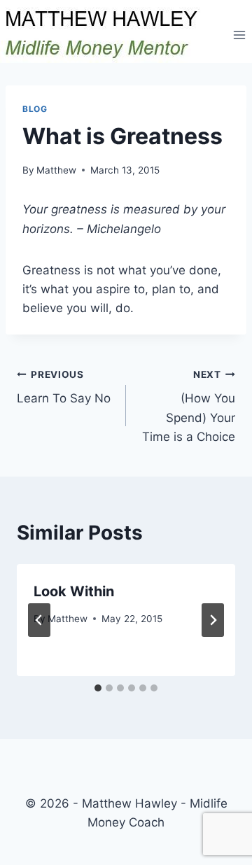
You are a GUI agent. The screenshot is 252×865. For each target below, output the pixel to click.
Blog (34, 109)
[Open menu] (239, 34)
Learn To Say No (64, 387)
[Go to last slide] (39, 620)
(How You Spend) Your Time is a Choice (188, 406)
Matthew (56, 170)
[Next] (213, 620)
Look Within (74, 591)
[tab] (98, 687)
